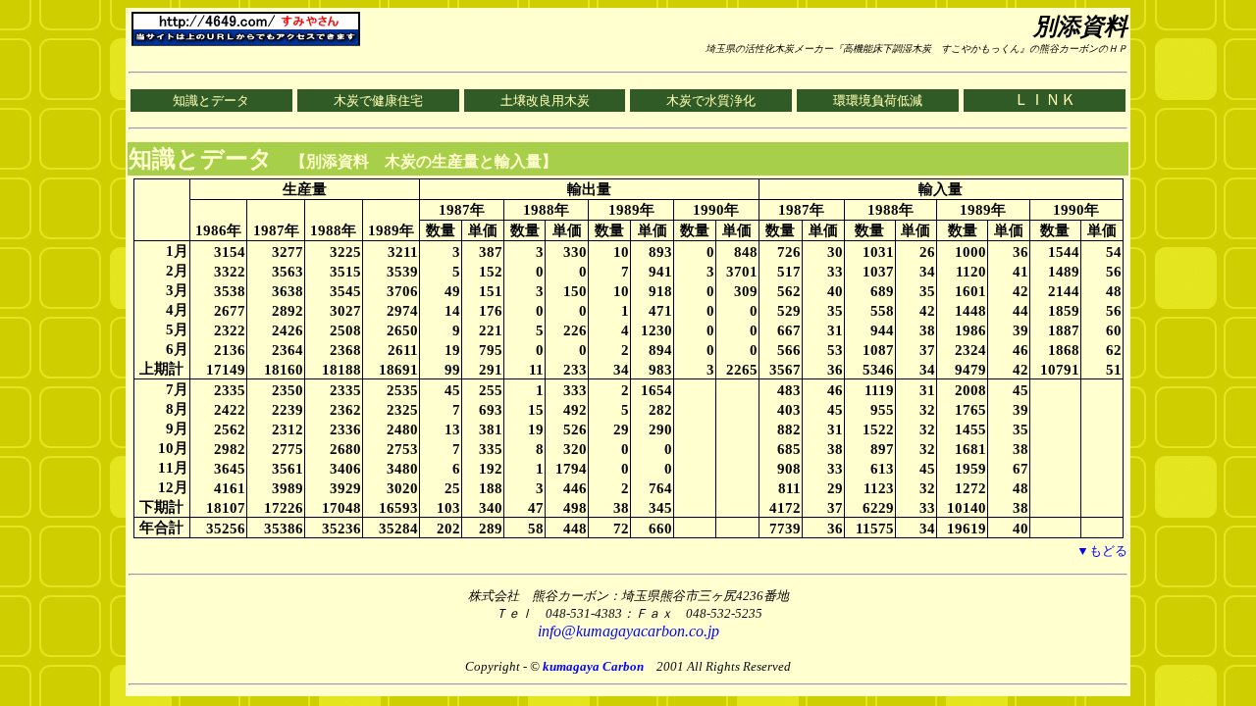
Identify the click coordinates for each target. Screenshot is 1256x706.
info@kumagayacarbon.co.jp (628, 631)
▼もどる (1101, 550)
